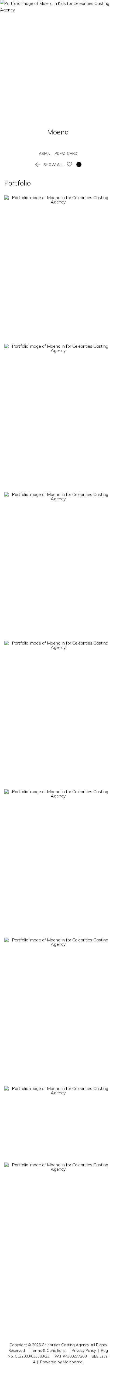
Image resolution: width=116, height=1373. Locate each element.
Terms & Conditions (48, 1350)
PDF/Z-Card (65, 153)
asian (44, 153)
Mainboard (73, 1361)
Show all (48, 164)
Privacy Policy (84, 1350)
